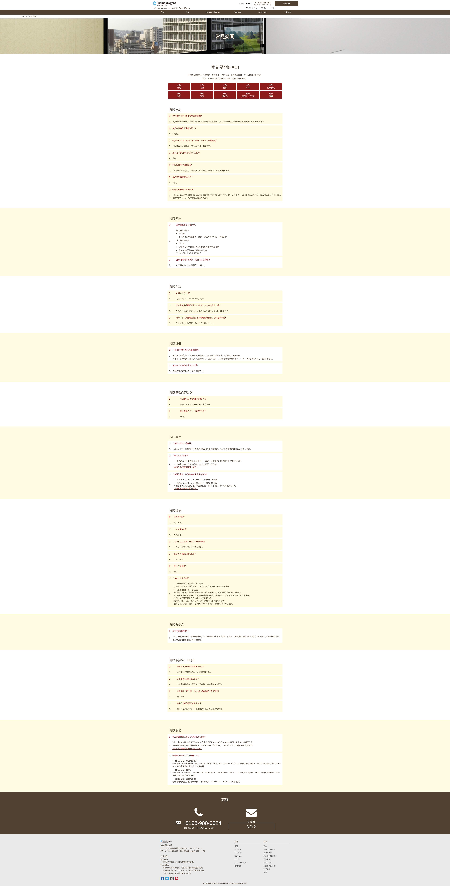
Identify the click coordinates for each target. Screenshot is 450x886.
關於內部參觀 (271, 86)
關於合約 (179, 86)
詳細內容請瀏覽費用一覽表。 (186, 467)
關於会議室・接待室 (248, 95)
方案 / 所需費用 (211, 12)
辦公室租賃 (268, 853)
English (248, 3)
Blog (255, 8)
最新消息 (263, 8)
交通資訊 (287, 12)
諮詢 (285, 3)
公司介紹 (272, 8)
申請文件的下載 (269, 866)
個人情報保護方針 (241, 862)
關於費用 (179, 95)
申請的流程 (262, 12)
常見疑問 (248, 8)
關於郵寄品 (225, 95)
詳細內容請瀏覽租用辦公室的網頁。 (187, 749)
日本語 (241, 3)
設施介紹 (237, 12)
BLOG (237, 859)
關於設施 (202, 95)
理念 (187, 12)
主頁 (162, 12)
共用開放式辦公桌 (270, 856)
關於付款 (225, 86)
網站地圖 (238, 866)
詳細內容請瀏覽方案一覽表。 (186, 489)
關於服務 (271, 95)
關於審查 (202, 86)
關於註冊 (248, 86)
